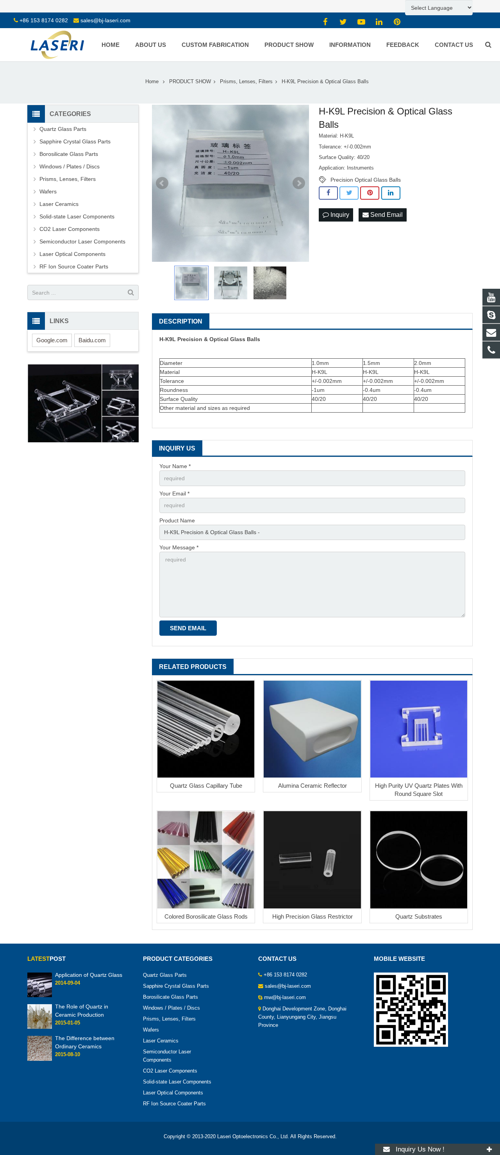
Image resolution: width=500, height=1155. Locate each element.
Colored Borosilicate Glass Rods (206, 916)
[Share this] (328, 193)
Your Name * (175, 466)
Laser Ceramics (59, 204)
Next (299, 183)
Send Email (386, 214)
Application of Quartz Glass (88, 975)
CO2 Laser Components (69, 229)
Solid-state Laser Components (76, 216)
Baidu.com (92, 340)
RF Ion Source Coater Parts (73, 266)
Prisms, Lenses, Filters (67, 179)
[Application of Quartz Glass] (39, 995)
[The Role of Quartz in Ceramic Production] (39, 1027)
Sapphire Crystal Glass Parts (75, 141)
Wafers (48, 191)
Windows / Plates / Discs (69, 166)
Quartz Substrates (418, 916)
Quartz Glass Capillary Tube (206, 785)
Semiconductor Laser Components (82, 241)
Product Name (177, 520)
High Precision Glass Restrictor (312, 916)
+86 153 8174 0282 (44, 20)
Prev (162, 183)
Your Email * (174, 493)
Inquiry (339, 214)
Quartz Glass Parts (62, 129)
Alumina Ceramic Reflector (312, 785)
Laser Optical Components (72, 254)
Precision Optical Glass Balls (365, 180)
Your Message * (178, 547)
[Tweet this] (349, 193)
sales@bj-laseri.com (105, 20)
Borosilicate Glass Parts (68, 154)
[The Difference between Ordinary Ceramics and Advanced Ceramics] (39, 1059)
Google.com (52, 340)
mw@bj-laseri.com (285, 997)
